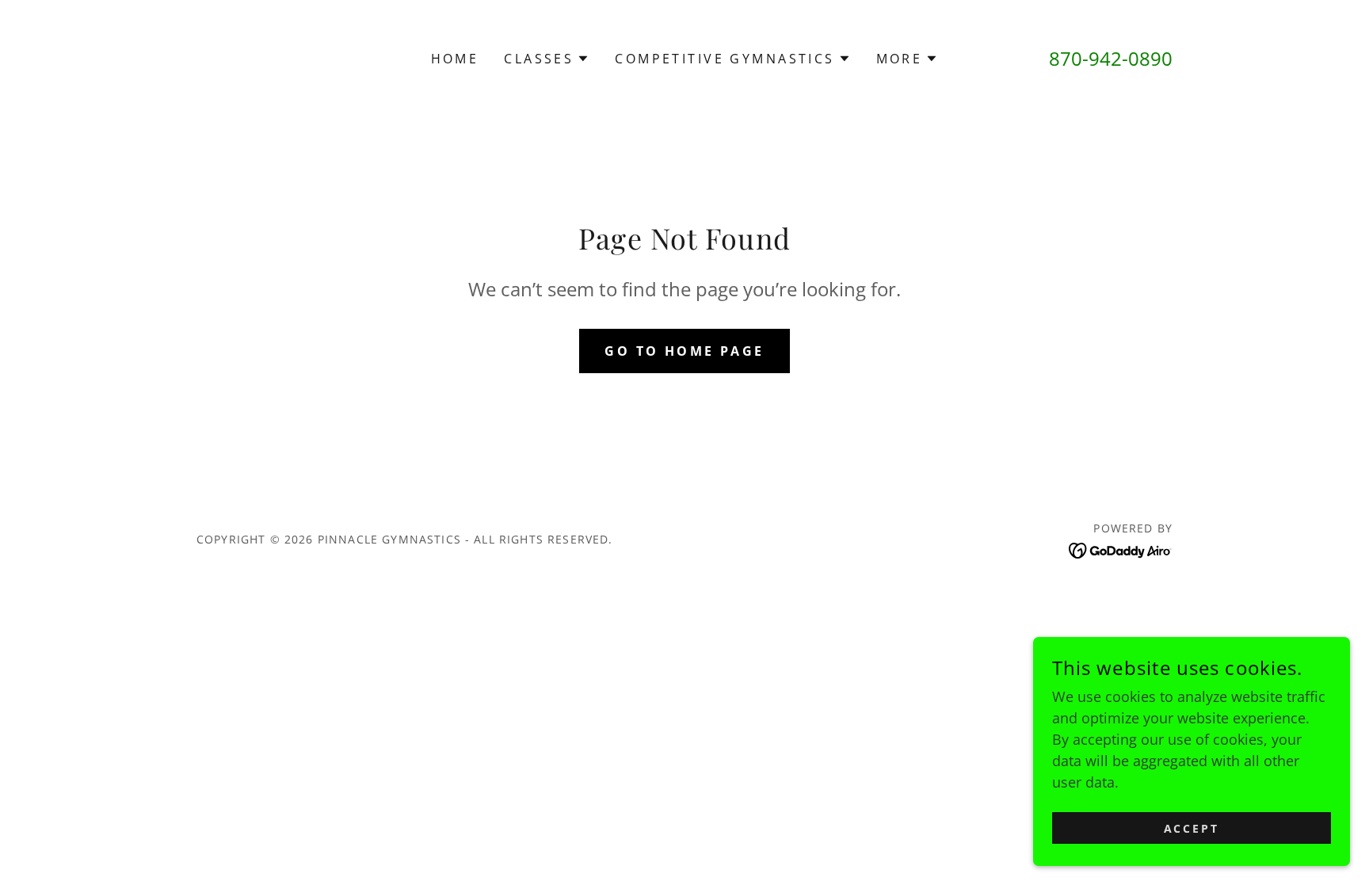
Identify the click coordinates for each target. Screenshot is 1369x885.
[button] (546, 58)
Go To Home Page (684, 351)
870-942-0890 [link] (1111, 58)
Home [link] (455, 58)
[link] (1121, 549)
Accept (1192, 828)
